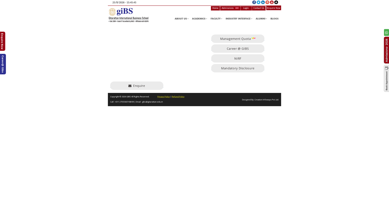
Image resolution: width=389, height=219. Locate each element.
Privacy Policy (163, 96)
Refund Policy (178, 96)
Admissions (228, 8)
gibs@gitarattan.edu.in (152, 101)
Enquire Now (273, 7)
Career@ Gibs (3, 64)
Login (246, 8)
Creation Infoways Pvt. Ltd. (267, 99)
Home (215, 8)
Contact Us (258, 8)
